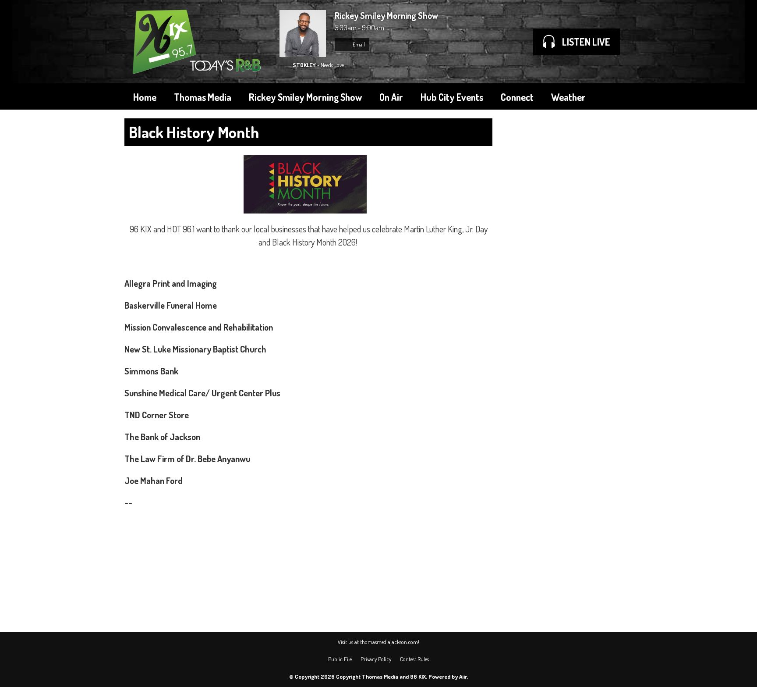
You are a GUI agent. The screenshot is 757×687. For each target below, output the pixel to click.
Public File (340, 658)
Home (144, 97)
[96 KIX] (197, 42)
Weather (568, 97)
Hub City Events (452, 97)
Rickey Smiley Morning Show (305, 97)
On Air (391, 97)
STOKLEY (304, 64)
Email (358, 44)
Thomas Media (202, 97)
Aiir (463, 676)
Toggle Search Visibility (619, 96)
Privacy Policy (376, 658)
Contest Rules (414, 658)
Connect (517, 97)
